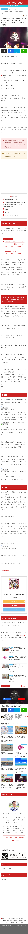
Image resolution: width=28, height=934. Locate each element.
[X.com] (14, 699)
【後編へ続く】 (5, 570)
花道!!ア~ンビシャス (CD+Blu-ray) (14, 594)
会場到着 (6, 209)
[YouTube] (21, 699)
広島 (24, 686)
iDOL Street (12, 918)
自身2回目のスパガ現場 (10, 199)
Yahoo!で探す (14, 609)
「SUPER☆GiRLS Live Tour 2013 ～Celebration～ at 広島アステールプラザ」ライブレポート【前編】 (15, 244)
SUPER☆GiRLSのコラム (10, 215)
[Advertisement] (14, 898)
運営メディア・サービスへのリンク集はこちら (15, 839)
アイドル (14, 686)
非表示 (16, 196)
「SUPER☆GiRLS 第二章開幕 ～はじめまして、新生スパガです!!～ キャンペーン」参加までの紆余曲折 (14, 204)
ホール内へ (7, 212)
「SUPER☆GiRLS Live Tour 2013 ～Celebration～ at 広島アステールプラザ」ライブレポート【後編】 (15, 251)
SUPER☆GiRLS (5, 9)
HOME (3, 918)
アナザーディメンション (11, 925)
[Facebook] (7, 699)
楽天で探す (14, 605)
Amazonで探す (14, 601)
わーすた (22, 635)
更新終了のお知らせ (14, 5)
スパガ (19, 686)
